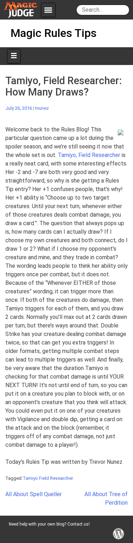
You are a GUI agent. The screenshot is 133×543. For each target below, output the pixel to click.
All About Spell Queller (33, 494)
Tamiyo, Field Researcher (89, 155)
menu (48, 10)
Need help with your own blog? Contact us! (49, 524)
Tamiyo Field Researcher (48, 478)
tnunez (42, 108)
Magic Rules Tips (53, 33)
